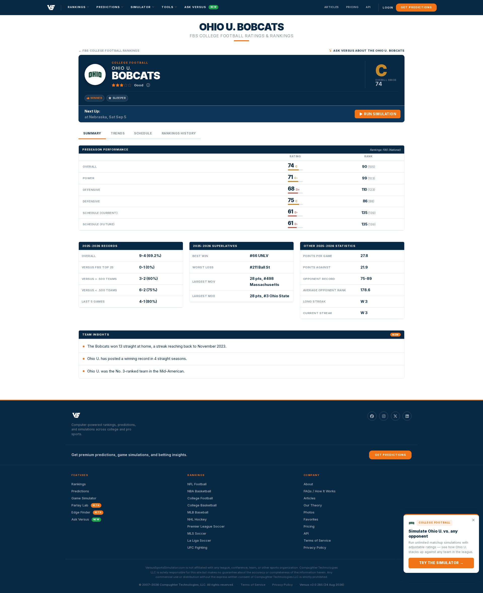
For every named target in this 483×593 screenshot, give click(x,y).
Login (388, 7)
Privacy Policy (315, 547)
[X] (395, 416)
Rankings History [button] (179, 133)
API (368, 7)
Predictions (80, 491)
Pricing (352, 7)
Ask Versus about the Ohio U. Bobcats (369, 50)
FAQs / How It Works (320, 491)
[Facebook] (372, 416)
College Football (200, 498)
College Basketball (202, 505)
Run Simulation (379, 114)
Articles (331, 7)
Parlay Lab (85, 505)
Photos (309, 512)
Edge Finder (86, 512)
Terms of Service (317, 540)
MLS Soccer (196, 533)
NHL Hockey (197, 519)
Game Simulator (83, 498)
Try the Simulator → (441, 563)
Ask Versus (200, 7)
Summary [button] (92, 133)
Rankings (78, 484)
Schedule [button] (143, 133)
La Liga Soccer (199, 540)
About (308, 484)
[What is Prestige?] (148, 85)
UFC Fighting (197, 547)
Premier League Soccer (206, 526)
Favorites (311, 519)
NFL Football (197, 484)
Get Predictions (416, 7)
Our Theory (313, 505)
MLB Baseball (197, 512)
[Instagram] (383, 416)
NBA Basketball (199, 491)
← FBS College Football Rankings (109, 50)
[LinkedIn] (407, 416)
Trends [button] (118, 133)
